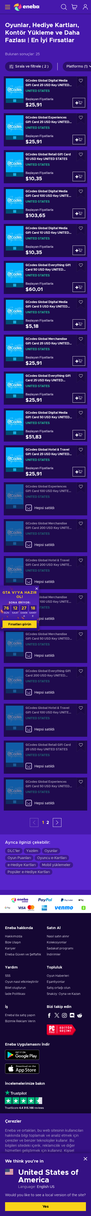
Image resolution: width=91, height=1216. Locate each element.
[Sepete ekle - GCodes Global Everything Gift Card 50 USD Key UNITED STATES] (79, 287)
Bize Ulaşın (13, 942)
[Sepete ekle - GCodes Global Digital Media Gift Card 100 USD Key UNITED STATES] (79, 213)
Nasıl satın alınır (58, 936)
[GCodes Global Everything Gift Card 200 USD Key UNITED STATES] (45, 683)
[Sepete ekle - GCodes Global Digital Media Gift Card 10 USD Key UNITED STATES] (79, 250)
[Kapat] (85, 1158)
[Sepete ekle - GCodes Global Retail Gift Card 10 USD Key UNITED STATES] (79, 176)
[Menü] (7, 7)
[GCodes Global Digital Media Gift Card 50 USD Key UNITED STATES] (45, 425)
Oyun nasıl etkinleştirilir (22, 981)
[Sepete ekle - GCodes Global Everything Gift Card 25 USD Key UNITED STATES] (79, 398)
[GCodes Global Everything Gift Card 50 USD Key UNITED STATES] (45, 277)
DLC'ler (14, 851)
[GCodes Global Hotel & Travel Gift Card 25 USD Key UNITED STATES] (45, 461)
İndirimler (54, 954)
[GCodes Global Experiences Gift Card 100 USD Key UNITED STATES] (45, 498)
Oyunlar (51, 851)
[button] (57, 822)
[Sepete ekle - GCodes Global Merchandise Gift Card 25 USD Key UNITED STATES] (79, 361)
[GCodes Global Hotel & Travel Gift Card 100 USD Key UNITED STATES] (45, 720)
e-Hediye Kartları (22, 865)
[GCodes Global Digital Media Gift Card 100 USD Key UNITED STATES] (45, 203)
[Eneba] (26, 7)
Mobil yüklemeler (56, 865)
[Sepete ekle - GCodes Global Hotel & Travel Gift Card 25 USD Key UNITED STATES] (79, 471)
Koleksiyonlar (57, 942)
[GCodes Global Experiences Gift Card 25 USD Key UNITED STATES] (45, 129)
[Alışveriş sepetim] (74, 7)
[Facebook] (49, 1015)
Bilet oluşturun (15, 987)
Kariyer (10, 948)
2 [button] (48, 823)
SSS (7, 975)
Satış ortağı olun (58, 987)
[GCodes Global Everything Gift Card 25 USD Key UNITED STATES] (45, 388)
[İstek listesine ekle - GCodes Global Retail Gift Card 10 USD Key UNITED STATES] (80, 155)
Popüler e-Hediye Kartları (29, 872)
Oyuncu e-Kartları (51, 858)
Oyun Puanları (19, 858)
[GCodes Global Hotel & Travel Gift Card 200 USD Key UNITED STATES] (45, 572)
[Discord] (72, 1015)
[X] (56, 1015)
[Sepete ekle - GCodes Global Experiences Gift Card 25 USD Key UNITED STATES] (79, 139)
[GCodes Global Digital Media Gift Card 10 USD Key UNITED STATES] (45, 240)
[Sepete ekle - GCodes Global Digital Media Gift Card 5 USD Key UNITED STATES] (79, 324)
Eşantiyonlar (56, 981)
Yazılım (32, 851)
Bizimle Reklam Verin (20, 1021)
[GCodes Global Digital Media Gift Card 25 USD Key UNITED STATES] (45, 92)
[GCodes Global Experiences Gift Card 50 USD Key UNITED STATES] (45, 794)
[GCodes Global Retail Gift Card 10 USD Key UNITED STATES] (45, 166)
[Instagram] (64, 1015)
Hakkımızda (13, 936)
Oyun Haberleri (58, 975)
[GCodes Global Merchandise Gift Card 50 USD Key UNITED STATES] (45, 646)
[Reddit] (79, 1015)
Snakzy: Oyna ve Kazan (63, 993)
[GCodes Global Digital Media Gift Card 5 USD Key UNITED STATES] (45, 314)
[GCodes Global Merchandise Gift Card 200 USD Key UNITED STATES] (45, 535)
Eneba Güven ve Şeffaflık (23, 954)
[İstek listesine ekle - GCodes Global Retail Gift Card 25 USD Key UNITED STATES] (80, 746)
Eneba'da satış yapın (20, 1015)
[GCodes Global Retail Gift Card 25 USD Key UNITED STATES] (45, 757)
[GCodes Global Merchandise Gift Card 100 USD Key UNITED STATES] (45, 609)
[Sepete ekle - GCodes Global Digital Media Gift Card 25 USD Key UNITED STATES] (79, 102)
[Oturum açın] (85, 7)
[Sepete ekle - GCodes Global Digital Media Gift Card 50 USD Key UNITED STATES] (79, 435)
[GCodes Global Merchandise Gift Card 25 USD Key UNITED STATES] (45, 351)
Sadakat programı (60, 948)
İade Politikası (15, 993)
